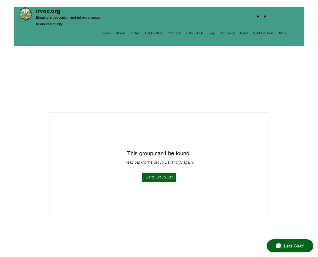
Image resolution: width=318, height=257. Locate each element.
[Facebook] (258, 16)
